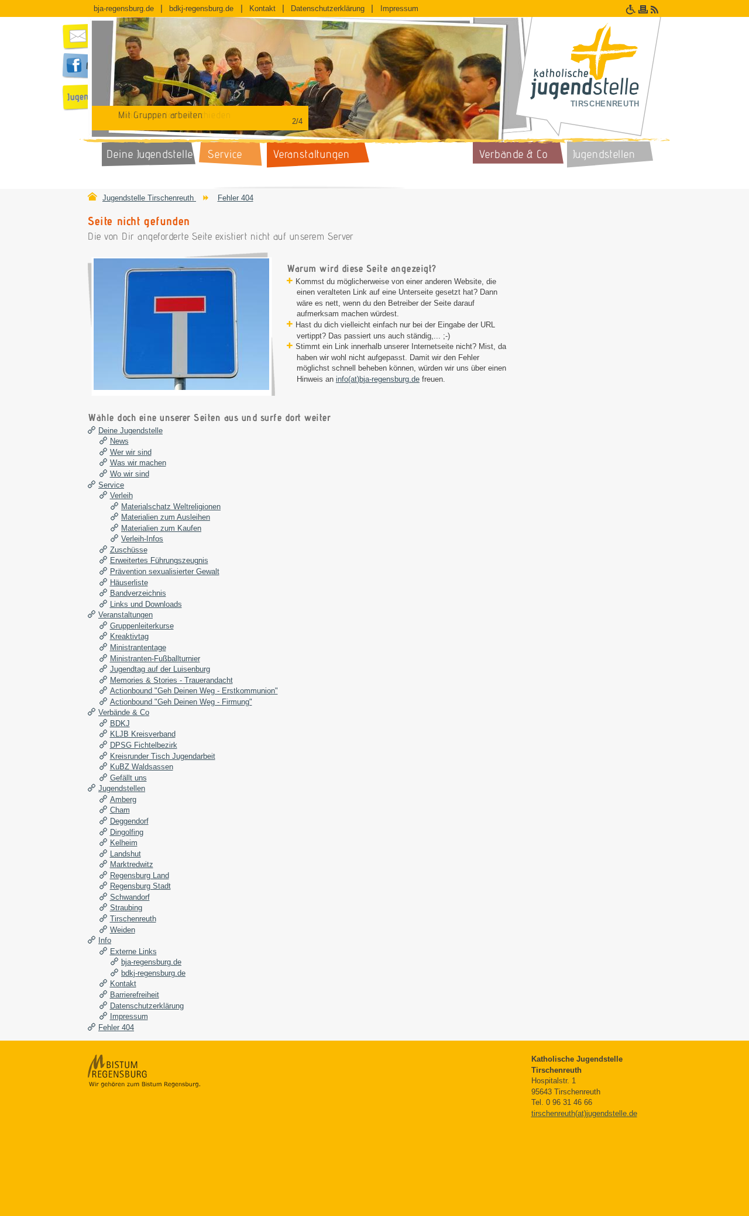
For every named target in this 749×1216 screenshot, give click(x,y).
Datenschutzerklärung (328, 8)
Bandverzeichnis (138, 593)
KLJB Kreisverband (143, 734)
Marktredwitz (131, 864)
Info (104, 940)
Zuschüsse (128, 549)
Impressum (399, 8)
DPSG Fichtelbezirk (143, 745)
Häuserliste (129, 582)
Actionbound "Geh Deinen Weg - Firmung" (181, 701)
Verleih (121, 495)
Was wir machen (138, 462)
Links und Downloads (146, 604)
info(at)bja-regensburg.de (378, 379)
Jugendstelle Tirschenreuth (149, 198)
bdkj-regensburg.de (201, 8)
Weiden (122, 929)
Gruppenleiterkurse (142, 625)
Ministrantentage (138, 647)
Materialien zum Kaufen (161, 528)
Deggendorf (129, 821)
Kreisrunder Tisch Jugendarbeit (162, 756)
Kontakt (262, 8)
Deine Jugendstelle (130, 430)
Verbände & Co (123, 712)
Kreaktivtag (129, 636)
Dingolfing (126, 832)
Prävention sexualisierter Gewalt (164, 571)
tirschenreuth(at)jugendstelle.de (584, 1113)
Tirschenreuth (133, 918)
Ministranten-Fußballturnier (155, 658)
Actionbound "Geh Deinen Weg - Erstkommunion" (194, 690)
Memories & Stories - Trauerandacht (171, 680)
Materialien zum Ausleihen (165, 517)
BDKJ (120, 723)
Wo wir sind (129, 473)
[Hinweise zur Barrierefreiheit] (632, 9)
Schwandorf (130, 897)
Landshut (125, 853)
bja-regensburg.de (124, 8)
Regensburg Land (139, 875)
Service (111, 485)
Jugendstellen (121, 788)
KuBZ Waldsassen (141, 766)
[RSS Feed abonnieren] (656, 9)
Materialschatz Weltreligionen (171, 506)
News (119, 441)
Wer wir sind (131, 452)
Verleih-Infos (142, 538)
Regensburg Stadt (140, 886)
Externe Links (133, 951)
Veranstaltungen (125, 614)
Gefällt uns (128, 777)
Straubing (126, 907)
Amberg (123, 799)
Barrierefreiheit (134, 994)
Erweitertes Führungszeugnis (159, 560)
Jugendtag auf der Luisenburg (160, 669)
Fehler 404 (235, 198)
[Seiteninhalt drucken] (644, 9)
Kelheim (124, 842)
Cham (120, 810)
